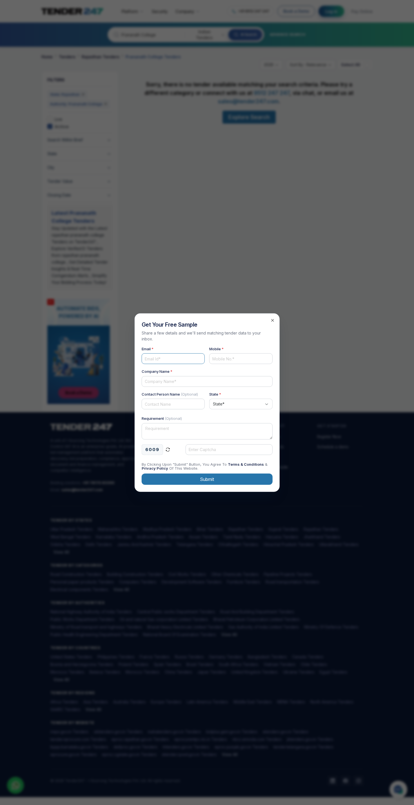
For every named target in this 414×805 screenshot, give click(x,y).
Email (147, 348)
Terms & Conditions (246, 464)
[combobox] (240, 404)
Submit (207, 479)
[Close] (272, 320)
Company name (157, 371)
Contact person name (170, 394)
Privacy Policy (155, 468)
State (215, 394)
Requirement (162, 418)
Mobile (216, 348)
